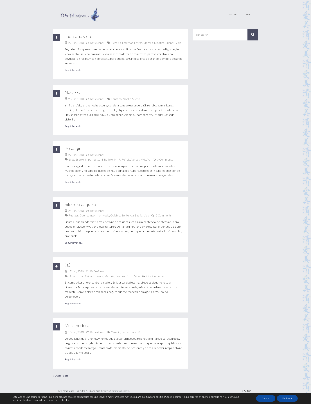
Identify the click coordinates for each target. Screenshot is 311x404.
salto (134, 332)
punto (129, 276)
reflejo (125, 159)
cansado (116, 99)
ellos (71, 159)
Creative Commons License (115, 390)
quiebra (115, 215)
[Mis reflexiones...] (80, 9)
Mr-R (117, 159)
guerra (84, 215)
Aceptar (266, 398)
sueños (170, 42)
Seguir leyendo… (74, 70)
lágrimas (127, 42)
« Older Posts (60, 375)
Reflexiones (97, 42)
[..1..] (67, 265)
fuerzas (73, 215)
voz (140, 332)
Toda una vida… (78, 36)
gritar (88, 276)
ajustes (206, 396)
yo (148, 159)
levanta (98, 276)
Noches (72, 92)
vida (178, 42)
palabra (120, 276)
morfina (148, 42)
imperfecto (92, 159)
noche (127, 99)
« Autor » (247, 390)
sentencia (127, 215)
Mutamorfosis (78, 325)
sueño (136, 99)
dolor (72, 276)
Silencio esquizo (80, 204)
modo (105, 215)
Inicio (233, 14)
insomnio (95, 215)
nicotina (159, 42)
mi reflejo (106, 159)
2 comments (164, 215)
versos (135, 159)
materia (109, 276)
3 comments (165, 159)
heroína (116, 42)
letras (138, 42)
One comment (155, 276)
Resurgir (72, 148)
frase (80, 276)
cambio (115, 332)
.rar (248, 14)
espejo (79, 159)
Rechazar (287, 398)
